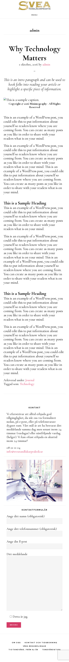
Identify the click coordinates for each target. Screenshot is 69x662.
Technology (27, 384)
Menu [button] (34, 15)
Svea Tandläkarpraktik (34, 5)
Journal (29, 380)
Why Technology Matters (34, 53)
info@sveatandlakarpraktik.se (25, 452)
